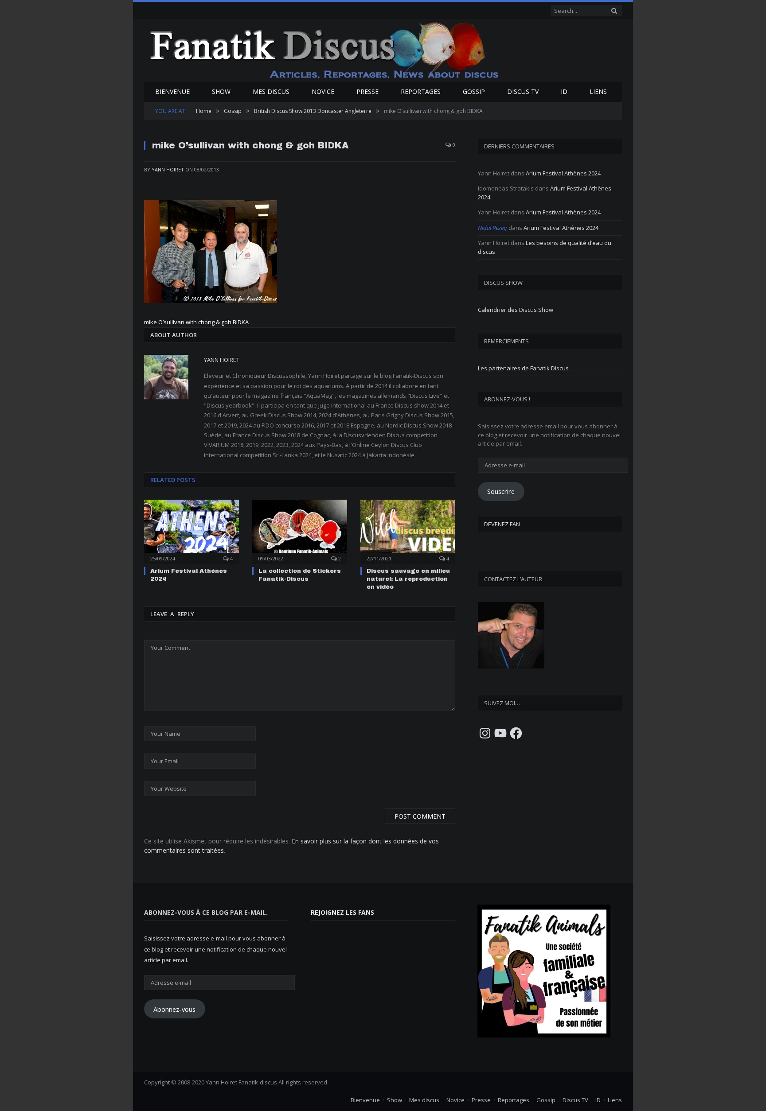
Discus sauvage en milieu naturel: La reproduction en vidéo (408, 579)
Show (221, 91)
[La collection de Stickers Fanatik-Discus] (299, 531)
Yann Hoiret (168, 169)
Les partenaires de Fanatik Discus (523, 368)
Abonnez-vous (174, 1009)
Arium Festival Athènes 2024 (563, 173)
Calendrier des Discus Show (515, 310)
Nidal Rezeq (492, 228)
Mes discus (271, 91)
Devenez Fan (502, 524)
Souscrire (501, 491)
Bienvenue (172, 91)
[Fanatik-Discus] (324, 50)
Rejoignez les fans (342, 912)
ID (564, 91)
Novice (323, 91)
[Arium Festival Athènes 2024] (191, 531)
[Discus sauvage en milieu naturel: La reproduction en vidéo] (407, 531)
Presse (367, 91)
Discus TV (523, 91)
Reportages (421, 91)
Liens (598, 91)
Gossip (474, 91)
